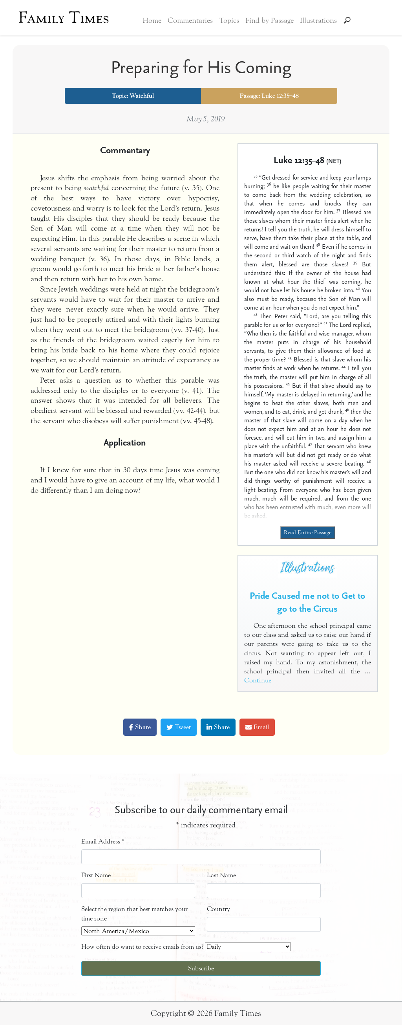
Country (218, 909)
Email (261, 727)
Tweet (183, 727)
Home (152, 20)
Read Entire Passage (307, 532)
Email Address (102, 841)
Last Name (221, 875)
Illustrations (318, 20)
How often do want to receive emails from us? (142, 946)
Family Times (63, 17)
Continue (257, 680)
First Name (96, 875)
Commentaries (190, 20)
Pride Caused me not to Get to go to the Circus (307, 602)
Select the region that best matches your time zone (134, 913)
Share (143, 727)
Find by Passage (269, 20)
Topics (229, 20)
